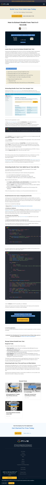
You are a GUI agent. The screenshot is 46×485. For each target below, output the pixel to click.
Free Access (23, 469)
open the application (12, 122)
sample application (17, 90)
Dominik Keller (24, 27)
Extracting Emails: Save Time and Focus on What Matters (21, 82)
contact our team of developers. (28, 336)
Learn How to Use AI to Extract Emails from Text (18, 71)
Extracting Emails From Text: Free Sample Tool (18, 73)
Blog (23, 456)
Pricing (23, 453)
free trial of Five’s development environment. (22, 206)
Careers (23, 461)
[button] (40, 128)
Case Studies (23, 454)
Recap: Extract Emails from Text (15, 79)
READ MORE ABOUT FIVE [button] (28, 16)
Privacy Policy (23, 472)
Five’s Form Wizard (23, 216)
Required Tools (12, 80)
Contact (23, 463)
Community (23, 467)
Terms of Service (23, 474)
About (23, 459)
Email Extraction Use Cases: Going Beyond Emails (20, 77)
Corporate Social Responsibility (23, 464)
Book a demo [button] (27, 433)
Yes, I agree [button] (11, 483)
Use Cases (23, 451)
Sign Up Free (18, 433)
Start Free (9, 477)
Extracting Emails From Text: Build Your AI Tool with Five (20, 75)
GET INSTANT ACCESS (17, 16)
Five (20, 62)
